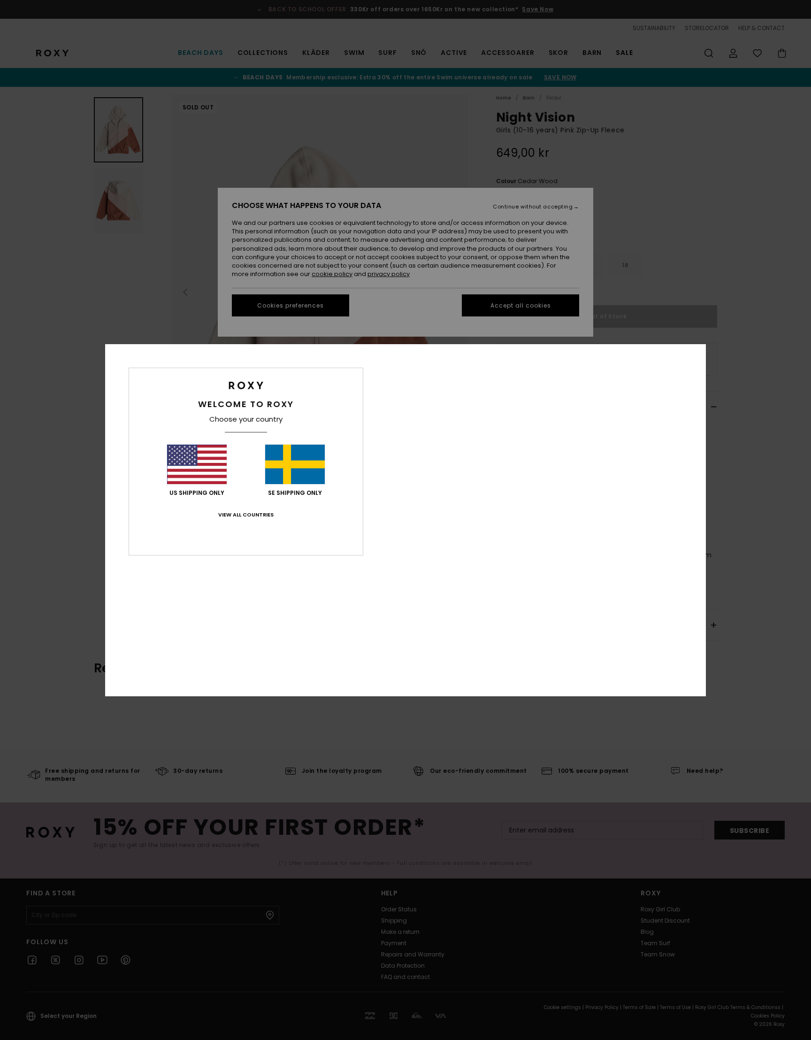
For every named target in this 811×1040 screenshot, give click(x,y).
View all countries (246, 514)
